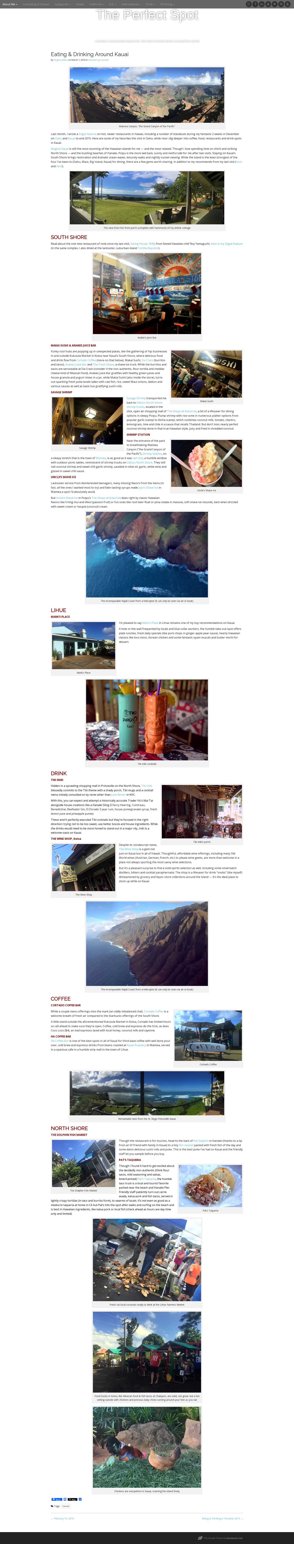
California (95, 4)
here (239, 162)
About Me (9, 4)
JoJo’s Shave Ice (148, 487)
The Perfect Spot (147, 14)
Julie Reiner (118, 795)
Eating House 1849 (142, 244)
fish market (186, 1145)
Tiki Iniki (146, 786)
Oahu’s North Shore (139, 462)
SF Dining (166, 4)
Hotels (80, 4)
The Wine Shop (128, 849)
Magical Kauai (60, 149)
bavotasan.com (235, 1538)
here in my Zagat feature (227, 244)
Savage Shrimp (136, 398)
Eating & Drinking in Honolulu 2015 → (222, 1518)
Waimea (101, 458)
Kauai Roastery (136, 1045)
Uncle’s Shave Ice (67, 498)
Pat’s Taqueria (146, 1179)
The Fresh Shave (103, 364)
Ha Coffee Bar (60, 1041)
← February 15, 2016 (62, 1518)
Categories (61, 4)
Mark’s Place (150, 623)
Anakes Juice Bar (76, 364)
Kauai (71, 138)
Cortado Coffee (87, 360)
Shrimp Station (152, 453)
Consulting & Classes (36, 4)
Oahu (58, 138)
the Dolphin (201, 1141)
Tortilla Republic (148, 248)
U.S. (112, 4)
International (130, 4)
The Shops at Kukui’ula (182, 411)
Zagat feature (87, 134)
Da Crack (147, 360)
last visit (138, 458)
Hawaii (65, 1506)
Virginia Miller (61, 59)
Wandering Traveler (98, 59)
